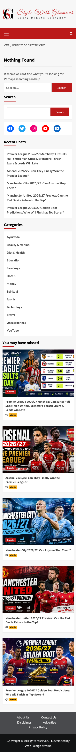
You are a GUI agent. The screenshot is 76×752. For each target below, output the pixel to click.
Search (10, 97)
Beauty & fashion (18, 244)
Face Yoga (13, 268)
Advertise (49, 722)
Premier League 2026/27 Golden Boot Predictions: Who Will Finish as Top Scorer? (35, 210)
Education (13, 260)
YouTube (13, 330)
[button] (6, 33)
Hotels (11, 276)
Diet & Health (16, 252)
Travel (11, 315)
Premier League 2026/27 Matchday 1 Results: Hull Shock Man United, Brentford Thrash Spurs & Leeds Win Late (37, 158)
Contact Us (48, 717)
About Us (23, 717)
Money (11, 283)
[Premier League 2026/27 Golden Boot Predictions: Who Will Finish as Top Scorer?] (38, 662)
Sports (11, 299)
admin (13, 415)
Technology (14, 307)
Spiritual (12, 291)
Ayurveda (13, 237)
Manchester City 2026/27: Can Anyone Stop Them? (36, 185)
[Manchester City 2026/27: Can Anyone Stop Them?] (38, 521)
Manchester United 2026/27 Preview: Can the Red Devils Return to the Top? (37, 198)
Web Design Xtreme (38, 746)
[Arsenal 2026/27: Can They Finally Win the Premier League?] (38, 449)
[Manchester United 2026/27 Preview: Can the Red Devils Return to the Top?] (38, 589)
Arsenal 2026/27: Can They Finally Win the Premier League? (35, 173)
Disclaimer (24, 722)
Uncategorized (16, 322)
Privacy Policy (38, 727)
